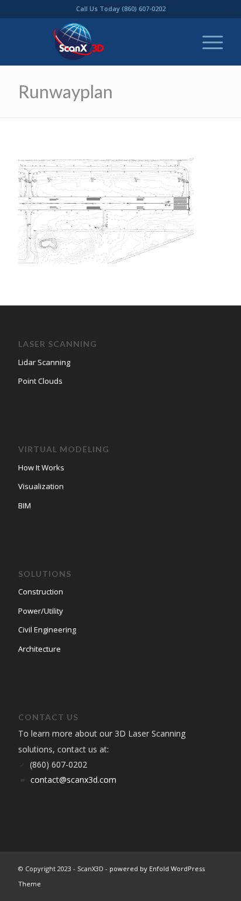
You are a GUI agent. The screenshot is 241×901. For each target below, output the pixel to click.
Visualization (41, 486)
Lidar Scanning (44, 362)
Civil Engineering (47, 629)
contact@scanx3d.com (73, 779)
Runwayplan (65, 91)
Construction (40, 591)
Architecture (39, 649)
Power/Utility (40, 611)
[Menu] (207, 41)
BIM (24, 505)
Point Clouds (40, 381)
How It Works (41, 467)
